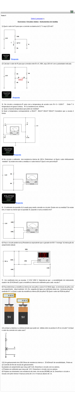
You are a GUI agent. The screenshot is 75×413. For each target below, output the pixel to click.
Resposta (14, 59)
